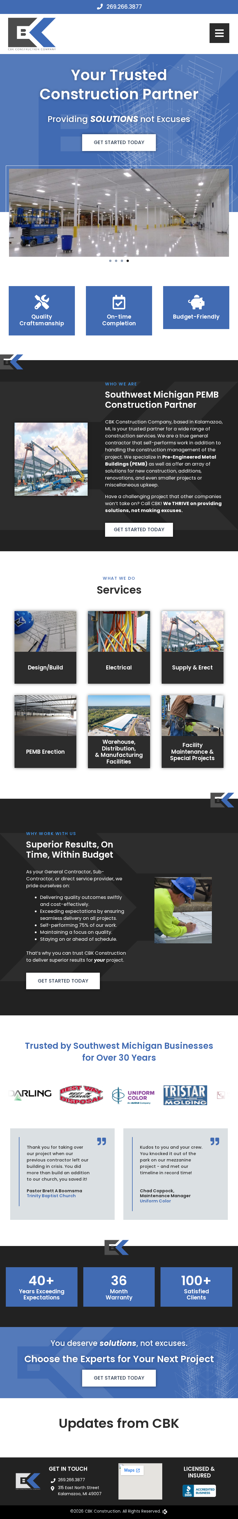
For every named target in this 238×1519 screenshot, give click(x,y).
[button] (110, 261)
